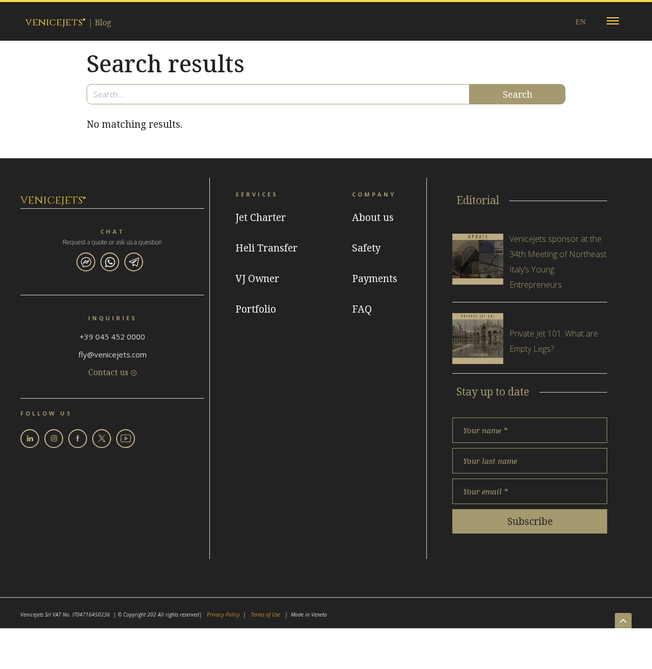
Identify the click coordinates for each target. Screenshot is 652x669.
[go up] (623, 620)
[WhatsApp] (109, 262)
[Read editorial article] (477, 259)
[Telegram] (133, 262)
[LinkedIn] (29, 438)
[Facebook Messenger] (85, 262)
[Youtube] (125, 438)
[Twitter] (101, 438)
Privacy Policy (223, 614)
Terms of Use (265, 614)
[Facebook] (77, 438)
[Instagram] (53, 438)
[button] (613, 21)
